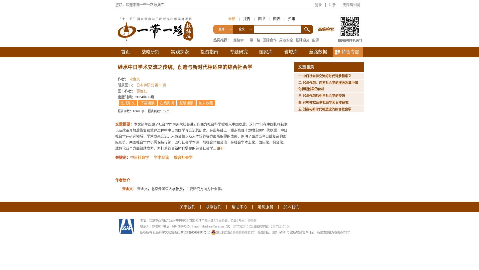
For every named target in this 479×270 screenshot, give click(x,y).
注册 (332, 5)
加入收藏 (206, 103)
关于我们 (188, 207)
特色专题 (350, 52)
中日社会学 (139, 157)
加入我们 (291, 207)
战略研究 (150, 52)
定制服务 (265, 207)
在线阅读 (167, 103)
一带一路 (253, 40)
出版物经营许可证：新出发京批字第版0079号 (320, 232)
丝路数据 (318, 52)
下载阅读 (147, 103)
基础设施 (303, 40)
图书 (261, 19)
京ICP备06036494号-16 (195, 232)
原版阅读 (186, 103)
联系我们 (214, 207)
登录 (318, 5)
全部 (231, 19)
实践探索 (180, 52)
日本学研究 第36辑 (151, 85)
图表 (276, 19)
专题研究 (239, 52)
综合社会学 (183, 157)
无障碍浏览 (351, 5)
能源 (315, 40)
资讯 (291, 19)
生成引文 (128, 103)
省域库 (291, 52)
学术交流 (161, 157)
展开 (220, 148)
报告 (246, 19)
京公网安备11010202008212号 (235, 232)
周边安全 (286, 40)
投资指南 (209, 52)
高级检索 (327, 20)
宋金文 (134, 79)
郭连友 (141, 91)
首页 (125, 52)
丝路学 (238, 40)
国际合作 (270, 40)
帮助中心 (239, 207)
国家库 (266, 52)
